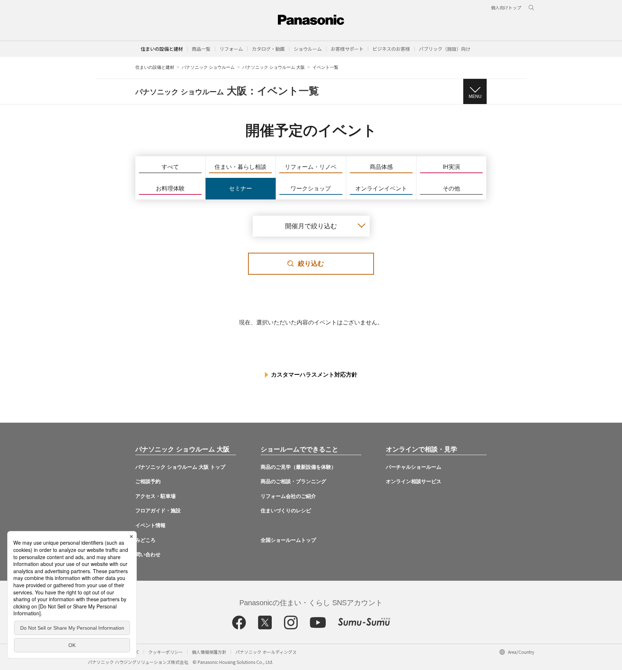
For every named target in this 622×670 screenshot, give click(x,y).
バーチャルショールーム (413, 467)
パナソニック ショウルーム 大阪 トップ (180, 467)
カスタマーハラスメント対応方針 (314, 375)
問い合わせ (148, 554)
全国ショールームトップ (288, 540)
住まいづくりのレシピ (286, 510)
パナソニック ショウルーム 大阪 (273, 67)
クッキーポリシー (165, 652)
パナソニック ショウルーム (208, 67)
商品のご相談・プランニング (293, 481)
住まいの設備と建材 (162, 48)
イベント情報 (150, 525)
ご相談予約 (148, 481)
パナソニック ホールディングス (266, 652)
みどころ (145, 540)
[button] (201, 48)
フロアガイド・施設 (158, 510)
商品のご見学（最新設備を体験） (298, 467)
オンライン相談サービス (413, 481)
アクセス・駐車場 (155, 496)
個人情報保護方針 (209, 652)
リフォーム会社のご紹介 (288, 496)
